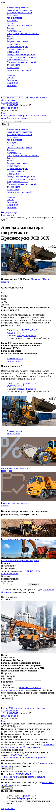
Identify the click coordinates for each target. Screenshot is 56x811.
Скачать (5, 505)
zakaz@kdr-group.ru (26, 335)
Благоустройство (23, 115)
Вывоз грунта (8, 115)
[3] (6, 276)
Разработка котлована (17, 118)
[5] (11, 276)
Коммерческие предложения (15, 503)
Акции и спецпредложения (14, 468)
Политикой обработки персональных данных (21, 688)
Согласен (8, 685)
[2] (4, 276)
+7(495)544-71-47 (9, 102)
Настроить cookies (32, 747)
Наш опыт (36, 279)
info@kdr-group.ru (9, 108)
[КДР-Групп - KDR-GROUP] (11, 94)
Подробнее (6, 471)
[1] (2, 276)
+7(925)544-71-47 (9, 105)
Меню (4, 113)
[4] (9, 276)
